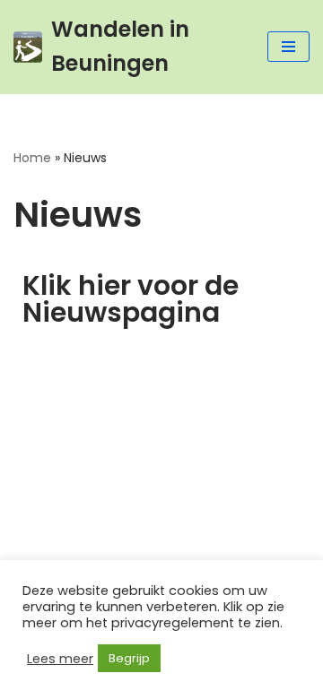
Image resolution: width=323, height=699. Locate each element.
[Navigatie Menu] (288, 46)
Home (32, 158)
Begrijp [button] (129, 658)
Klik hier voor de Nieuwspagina (130, 299)
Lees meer (60, 659)
